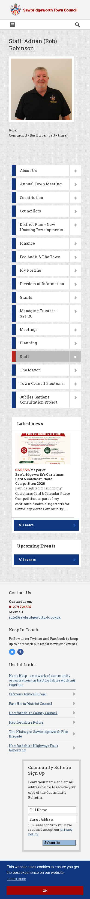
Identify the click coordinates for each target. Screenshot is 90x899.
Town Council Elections (41, 383)
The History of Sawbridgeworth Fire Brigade (38, 733)
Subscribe (52, 842)
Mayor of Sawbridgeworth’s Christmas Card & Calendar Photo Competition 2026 (39, 477)
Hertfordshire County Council (33, 713)
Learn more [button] (16, 879)
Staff (24, 356)
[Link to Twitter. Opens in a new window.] (12, 651)
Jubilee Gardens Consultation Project (38, 399)
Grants (26, 297)
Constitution (31, 197)
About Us (28, 170)
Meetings (28, 329)
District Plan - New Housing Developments (41, 227)
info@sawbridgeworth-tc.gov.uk (35, 617)
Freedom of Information (42, 283)
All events (27, 559)
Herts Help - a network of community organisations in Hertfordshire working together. (42, 680)
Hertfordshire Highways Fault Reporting (33, 748)
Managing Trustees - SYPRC (39, 313)
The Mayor (30, 369)
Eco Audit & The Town (40, 256)
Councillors (30, 210)
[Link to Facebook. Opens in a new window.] (20, 651)
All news (25, 525)
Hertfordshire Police (26, 722)
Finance (27, 243)
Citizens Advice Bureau (28, 694)
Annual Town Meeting (41, 183)
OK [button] (45, 891)
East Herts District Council (30, 703)
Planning (28, 342)
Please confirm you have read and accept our (50, 829)
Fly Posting (30, 270)
